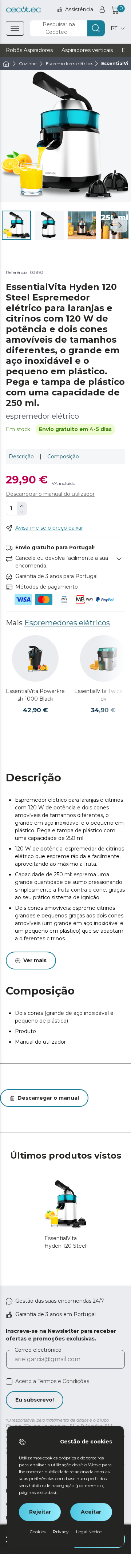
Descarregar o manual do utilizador (50, 494)
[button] (120, 225)
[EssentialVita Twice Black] (103, 658)
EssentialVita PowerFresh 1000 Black (35, 695)
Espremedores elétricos (67, 622)
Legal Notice (89, 1531)
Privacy (61, 1531)
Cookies (37, 1531)
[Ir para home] (6, 63)
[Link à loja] (23, 10)
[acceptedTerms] (9, 1381)
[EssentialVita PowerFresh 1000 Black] (35, 658)
